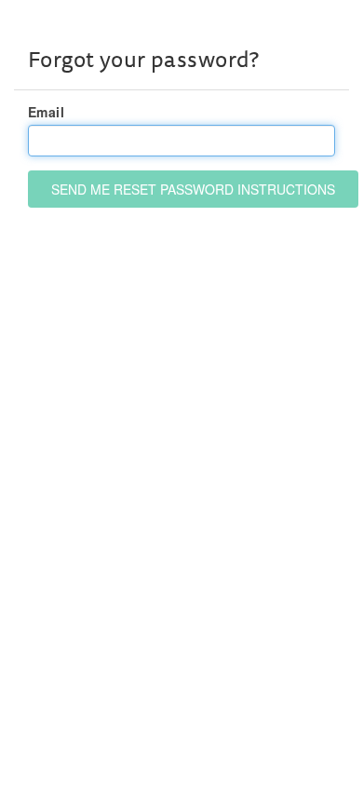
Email (46, 112)
